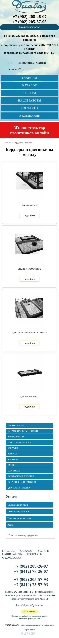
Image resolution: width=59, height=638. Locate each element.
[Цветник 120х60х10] (29, 371)
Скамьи (13, 459)
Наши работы (29, 100)
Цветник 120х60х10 (29, 396)
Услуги (29, 93)
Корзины (14, 470)
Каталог (29, 85)
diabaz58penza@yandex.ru (32, 62)
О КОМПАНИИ (29, 115)
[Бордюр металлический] (29, 244)
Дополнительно (19, 487)
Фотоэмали (16, 436)
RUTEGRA (29, 634)
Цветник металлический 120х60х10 (29, 332)
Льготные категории (18, 511)
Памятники (16, 425)
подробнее (29, 215)
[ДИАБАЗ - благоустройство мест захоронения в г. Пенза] (29, 6)
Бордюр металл (29, 205)
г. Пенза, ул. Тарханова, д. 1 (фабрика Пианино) (29, 591)
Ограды (13, 448)
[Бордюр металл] (29, 180)
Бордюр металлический (29, 268)
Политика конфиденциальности (29, 619)
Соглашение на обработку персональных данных (29, 616)
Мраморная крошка (21, 476)
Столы (12, 453)
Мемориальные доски (23, 431)
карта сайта (29, 630)
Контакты (29, 108)
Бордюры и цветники (22, 482)
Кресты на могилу (20, 442)
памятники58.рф (16, 69)
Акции (10, 525)
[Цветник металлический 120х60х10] (29, 307)
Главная (29, 78)
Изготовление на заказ (19, 518)
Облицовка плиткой (17, 504)
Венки (12, 465)
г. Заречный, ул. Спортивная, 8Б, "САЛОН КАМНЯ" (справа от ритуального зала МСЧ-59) (29, 49)
